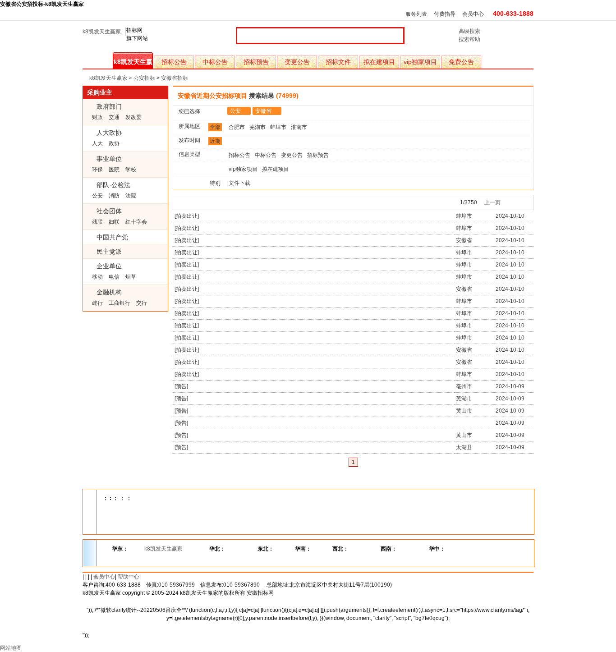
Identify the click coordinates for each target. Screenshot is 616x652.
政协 (114, 143)
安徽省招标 (174, 78)
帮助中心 (128, 577)
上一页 (492, 202)
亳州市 (464, 386)
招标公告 (174, 61)
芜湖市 (257, 127)
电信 (114, 277)
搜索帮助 (469, 39)
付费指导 (444, 14)
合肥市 (237, 127)
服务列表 (416, 14)
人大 (97, 143)
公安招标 (144, 78)
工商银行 (119, 303)
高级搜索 (469, 31)
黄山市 (464, 411)
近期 (215, 141)
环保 (97, 169)
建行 (97, 303)
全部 (215, 127)
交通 (114, 117)
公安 (97, 196)
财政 (97, 117)
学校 (130, 169)
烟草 (130, 277)
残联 (97, 222)
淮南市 (299, 127)
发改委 (133, 117)
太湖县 (464, 447)
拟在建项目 (379, 61)
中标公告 (215, 61)
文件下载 (239, 183)
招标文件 (338, 61)
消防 (114, 196)
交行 (141, 303)
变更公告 (297, 61)
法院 (130, 196)
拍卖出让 (187, 216)
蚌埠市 (278, 127)
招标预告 (256, 61)
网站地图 (11, 648)
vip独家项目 (420, 61)
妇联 (114, 222)
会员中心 (473, 14)
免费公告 (461, 61)
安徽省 (263, 111)
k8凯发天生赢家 (102, 31)
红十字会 (136, 222)
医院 (114, 169)
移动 (97, 277)
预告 (181, 386)
